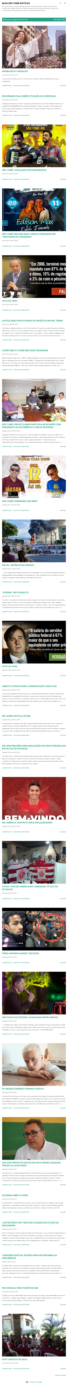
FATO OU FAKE (9, 300)
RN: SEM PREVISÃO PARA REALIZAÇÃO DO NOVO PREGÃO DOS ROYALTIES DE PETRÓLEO (34, 747)
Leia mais (63, 85)
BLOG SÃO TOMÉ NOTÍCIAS (16, 3)
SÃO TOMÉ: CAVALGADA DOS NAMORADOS (24, 169)
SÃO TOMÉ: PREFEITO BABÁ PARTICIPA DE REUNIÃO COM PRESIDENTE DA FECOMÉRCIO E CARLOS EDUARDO (31, 426)
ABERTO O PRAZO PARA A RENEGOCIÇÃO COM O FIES (29, 686)
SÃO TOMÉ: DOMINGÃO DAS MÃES (19, 501)
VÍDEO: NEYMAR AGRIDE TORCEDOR (20, 953)
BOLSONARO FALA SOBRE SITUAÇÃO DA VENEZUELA (29, 96)
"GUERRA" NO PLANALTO (15, 592)
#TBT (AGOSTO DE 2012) (14, 1359)
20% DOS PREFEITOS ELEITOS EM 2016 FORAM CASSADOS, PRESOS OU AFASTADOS (31, 1164)
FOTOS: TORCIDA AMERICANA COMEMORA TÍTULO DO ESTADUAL (30, 888)
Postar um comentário (21, 85)
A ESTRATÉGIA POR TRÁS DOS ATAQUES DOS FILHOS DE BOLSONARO (30, 1224)
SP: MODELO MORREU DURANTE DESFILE (23, 1088)
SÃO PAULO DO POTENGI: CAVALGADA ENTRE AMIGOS (30, 1017)
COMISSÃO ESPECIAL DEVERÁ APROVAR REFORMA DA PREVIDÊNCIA (29, 1257)
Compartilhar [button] (7, 85)
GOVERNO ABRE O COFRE (15, 1195)
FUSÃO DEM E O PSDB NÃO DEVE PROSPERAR (25, 350)
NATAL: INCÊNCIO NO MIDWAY (18, 565)
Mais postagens (60, 1375)
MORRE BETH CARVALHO (15, 71)
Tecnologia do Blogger (35, 1382)
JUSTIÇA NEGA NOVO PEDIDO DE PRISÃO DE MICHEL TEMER (32, 320)
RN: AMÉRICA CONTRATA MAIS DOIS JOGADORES (27, 822)
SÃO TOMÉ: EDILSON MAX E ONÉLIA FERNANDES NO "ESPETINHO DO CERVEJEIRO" (29, 235)
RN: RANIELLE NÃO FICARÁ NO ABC (20, 1287)
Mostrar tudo (59, 20)
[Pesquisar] (61, 3)
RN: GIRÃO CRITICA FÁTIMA (16, 715)
